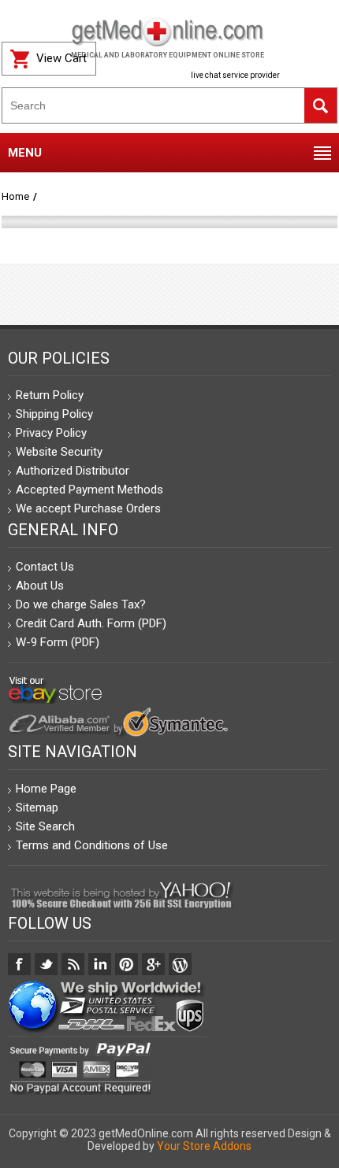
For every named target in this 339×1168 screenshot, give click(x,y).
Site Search (45, 826)
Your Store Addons (204, 1146)
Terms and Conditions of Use (92, 845)
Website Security (59, 452)
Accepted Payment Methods (89, 489)
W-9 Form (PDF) (57, 642)
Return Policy (50, 395)
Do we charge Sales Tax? (81, 604)
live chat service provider (235, 75)
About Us (40, 585)
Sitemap (37, 807)
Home (15, 196)
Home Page (46, 789)
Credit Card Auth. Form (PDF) (91, 623)
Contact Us (45, 567)
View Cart (61, 58)
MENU (25, 153)
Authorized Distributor (72, 471)
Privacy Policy (51, 433)
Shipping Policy (54, 414)
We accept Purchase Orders (88, 508)
